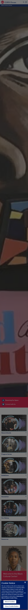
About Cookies (10, 601)
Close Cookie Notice (12, 606)
